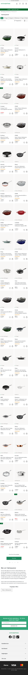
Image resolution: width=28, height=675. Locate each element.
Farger (22, 18)
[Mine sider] (16, 3)
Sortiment (4, 648)
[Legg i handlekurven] (12, 55)
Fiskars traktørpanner (6, 590)
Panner (8, 11)
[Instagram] (14, 636)
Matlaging (3, 11)
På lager (6, 18)
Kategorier (11, 18)
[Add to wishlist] (10, 55)
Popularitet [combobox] (18, 20)
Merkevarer (17, 18)
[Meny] (26, 3)
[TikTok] (18, 636)
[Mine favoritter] (19, 3)
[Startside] (5, 3)
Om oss (4, 658)
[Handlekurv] (23, 3)
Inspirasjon (4, 653)
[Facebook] (10, 636)
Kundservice (5, 643)
